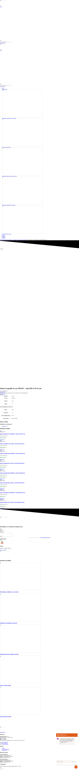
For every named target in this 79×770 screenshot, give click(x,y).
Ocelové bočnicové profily (6, 234)
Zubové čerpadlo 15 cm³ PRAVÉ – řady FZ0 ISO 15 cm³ (12, 492)
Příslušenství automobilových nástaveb (8, 205)
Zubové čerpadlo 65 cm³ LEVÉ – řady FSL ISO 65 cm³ (12, 463)
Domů (1, 239)
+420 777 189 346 (4, 742)
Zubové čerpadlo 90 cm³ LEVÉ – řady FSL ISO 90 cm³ (12, 482)
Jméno (1, 530)
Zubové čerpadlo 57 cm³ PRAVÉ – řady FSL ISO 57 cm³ (12, 433)
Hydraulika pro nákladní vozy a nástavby (9, 118)
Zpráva (1, 536)
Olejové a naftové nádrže (6, 147)
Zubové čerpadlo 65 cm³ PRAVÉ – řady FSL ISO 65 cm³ (12, 453)
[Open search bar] (0, 40)
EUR (1, 6)
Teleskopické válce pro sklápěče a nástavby (9, 176)
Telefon (1, 531)
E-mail (1, 532)
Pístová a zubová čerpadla (21, 239)
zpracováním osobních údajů (45, 537)
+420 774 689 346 (4, 743)
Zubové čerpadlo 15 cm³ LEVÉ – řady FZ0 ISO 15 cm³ (12, 502)
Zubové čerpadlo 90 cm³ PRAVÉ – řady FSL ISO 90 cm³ (12, 473)
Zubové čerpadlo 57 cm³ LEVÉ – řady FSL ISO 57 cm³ (12, 443)
